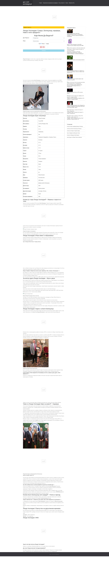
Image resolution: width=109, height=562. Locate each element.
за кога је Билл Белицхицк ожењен (74, 128)
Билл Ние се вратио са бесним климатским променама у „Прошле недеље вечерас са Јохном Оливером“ (75, 52)
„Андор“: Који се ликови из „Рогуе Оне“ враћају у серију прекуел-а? (75, 118)
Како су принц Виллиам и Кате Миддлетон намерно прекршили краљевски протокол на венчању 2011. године (76, 106)
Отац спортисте (61, 2)
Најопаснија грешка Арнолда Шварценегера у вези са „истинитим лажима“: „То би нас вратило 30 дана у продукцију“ (75, 35)
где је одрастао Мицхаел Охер (73, 133)
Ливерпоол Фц (71, 2)
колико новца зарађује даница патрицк (75, 126)
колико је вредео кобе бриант (73, 135)
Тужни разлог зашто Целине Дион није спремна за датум (75, 79)
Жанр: (24, 40)
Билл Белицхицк (37, 80)
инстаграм (40, 191)
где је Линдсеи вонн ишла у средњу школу (32, 241)
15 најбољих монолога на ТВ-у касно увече (75, 93)
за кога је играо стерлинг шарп (73, 130)
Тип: (40, 43)
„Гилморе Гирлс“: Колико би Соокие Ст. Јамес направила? (75, 113)
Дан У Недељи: (26, 37)
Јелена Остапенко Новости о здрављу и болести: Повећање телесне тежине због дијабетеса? (75, 71)
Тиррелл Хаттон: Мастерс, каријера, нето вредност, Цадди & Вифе (75, 99)
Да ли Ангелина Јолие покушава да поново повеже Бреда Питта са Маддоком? (74, 85)
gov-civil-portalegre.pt (54, 554)
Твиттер (44, 191)
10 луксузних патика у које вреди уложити (75, 59)
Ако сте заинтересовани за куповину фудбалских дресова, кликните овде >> (38, 484)
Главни (40, 2)
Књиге (39, 193)
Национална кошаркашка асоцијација (50, 2)
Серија (47, 43)
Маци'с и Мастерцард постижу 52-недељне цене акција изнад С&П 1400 (75, 45)
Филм (43, 43)
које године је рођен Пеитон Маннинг (74, 137)
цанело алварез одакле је (28, 475)
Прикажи (44, 50)
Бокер (67, 2)
